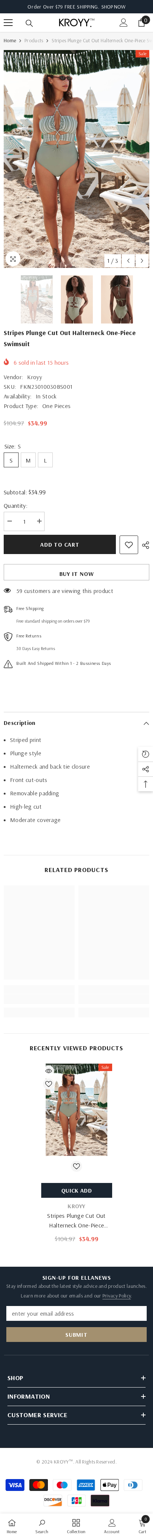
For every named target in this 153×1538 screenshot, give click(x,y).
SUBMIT (76, 1334)
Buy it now (76, 573)
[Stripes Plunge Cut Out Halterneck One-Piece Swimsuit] (76, 1110)
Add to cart (59, 544)
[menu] (8, 22)
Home (10, 40)
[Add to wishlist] (129, 545)
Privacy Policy (116, 1295)
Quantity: (15, 505)
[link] (39, 999)
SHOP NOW (113, 6)
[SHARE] (143, 545)
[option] (76, 159)
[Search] (29, 23)
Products (34, 40)
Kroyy (34, 377)
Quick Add (76, 1190)
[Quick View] (48, 1071)
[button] (128, 260)
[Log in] (124, 23)
